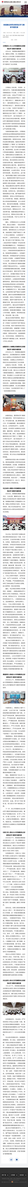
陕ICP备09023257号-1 (6, 1182)
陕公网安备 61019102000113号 (19, 1182)
